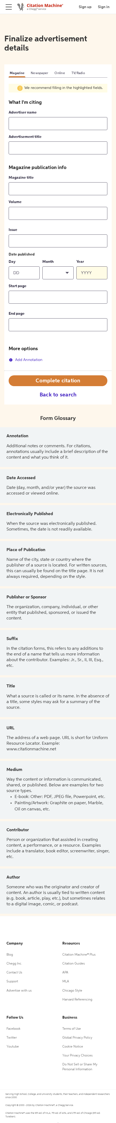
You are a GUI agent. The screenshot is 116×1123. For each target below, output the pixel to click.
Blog (9, 954)
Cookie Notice (72, 1046)
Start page (17, 286)
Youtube (12, 1046)
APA (65, 972)
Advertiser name (23, 112)
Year (80, 262)
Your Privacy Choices (77, 1055)
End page (17, 314)
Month (48, 262)
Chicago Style (72, 990)
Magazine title (21, 178)
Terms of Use (71, 1029)
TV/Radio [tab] (78, 73)
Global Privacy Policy (77, 1037)
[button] (57, 272)
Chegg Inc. (14, 963)
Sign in (104, 7)
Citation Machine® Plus (78, 954)
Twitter (11, 1037)
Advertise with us (19, 990)
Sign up (85, 7)
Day (12, 262)
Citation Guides (73, 963)
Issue (13, 230)
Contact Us (14, 972)
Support (12, 981)
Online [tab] (59, 73)
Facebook (13, 1029)
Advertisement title (25, 137)
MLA (65, 981)
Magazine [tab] (17, 73)
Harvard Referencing (77, 999)
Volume (15, 202)
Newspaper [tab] (39, 73)
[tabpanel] (58, 227)
